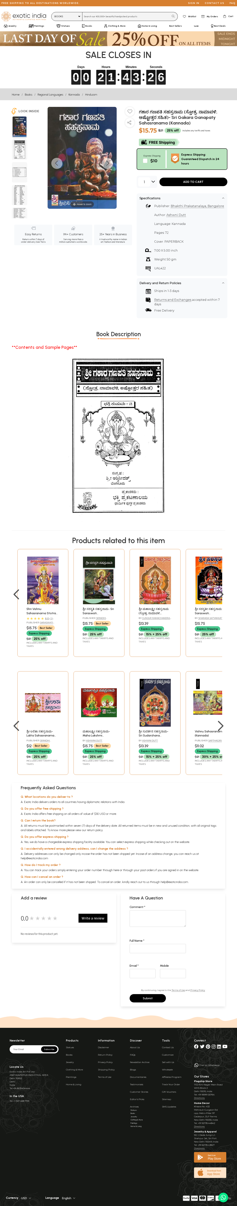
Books (28, 94)
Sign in (193, 3)
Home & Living (73, 1084)
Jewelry (70, 1062)
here (116, 870)
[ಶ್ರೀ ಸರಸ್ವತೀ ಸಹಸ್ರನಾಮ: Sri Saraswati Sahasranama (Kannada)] (211, 603)
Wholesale (167, 1069)
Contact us (214, 3)
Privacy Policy (197, 990)
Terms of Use (178, 990)
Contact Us (168, 1047)
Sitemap (166, 1099)
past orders (147, 870)
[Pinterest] (208, 1047)
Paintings (71, 1077)
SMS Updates (169, 1106)
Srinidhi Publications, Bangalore (98, 620)
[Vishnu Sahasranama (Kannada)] (211, 725)
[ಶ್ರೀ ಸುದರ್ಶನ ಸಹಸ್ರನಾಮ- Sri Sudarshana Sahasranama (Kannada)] (155, 725)
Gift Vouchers (169, 1091)
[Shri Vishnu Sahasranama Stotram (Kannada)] (43, 603)
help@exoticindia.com (34, 858)
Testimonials (136, 1084)
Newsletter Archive (139, 1062)
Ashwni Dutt (176, 215)
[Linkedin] (219, 1047)
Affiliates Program (171, 1077)
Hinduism (91, 94)
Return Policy (105, 1054)
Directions (199, 1098)
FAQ (233, 3)
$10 (153, 160)
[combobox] (126, 16)
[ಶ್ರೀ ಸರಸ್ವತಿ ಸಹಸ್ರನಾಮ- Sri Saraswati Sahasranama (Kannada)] (99, 603)
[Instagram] (214, 1047)
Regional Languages (50, 94)
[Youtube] (224, 1047)
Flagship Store (203, 1081)
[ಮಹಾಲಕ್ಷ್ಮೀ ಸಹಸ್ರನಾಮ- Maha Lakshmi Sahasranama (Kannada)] (99, 725)
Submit (148, 998)
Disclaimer (103, 1047)
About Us (135, 1047)
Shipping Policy (106, 1069)
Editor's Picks (137, 1099)
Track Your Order (171, 1084)
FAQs (132, 1054)
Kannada (74, 94)
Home (15, 94)
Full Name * (137, 940)
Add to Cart (193, 182)
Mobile (164, 965)
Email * (134, 965)
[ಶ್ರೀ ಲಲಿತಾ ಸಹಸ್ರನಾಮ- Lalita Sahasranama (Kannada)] (43, 725)
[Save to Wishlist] (130, 113)
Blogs (133, 1069)
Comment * (137, 907)
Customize (167, 1054)
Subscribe (49, 1049)
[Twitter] (202, 1047)
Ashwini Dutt (94, 740)
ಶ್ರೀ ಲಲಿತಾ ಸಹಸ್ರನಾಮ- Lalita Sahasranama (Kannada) (40, 735)
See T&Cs (41, 242)
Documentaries (138, 1077)
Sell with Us (168, 1062)
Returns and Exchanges (172, 300)
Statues (70, 1047)
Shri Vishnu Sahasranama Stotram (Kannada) (42, 613)
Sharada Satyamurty (211, 618)
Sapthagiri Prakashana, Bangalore (210, 742)
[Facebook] (196, 1047)
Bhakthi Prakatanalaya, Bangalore (197, 206)
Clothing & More (74, 1069)
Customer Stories (139, 1091)
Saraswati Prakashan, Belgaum (39, 624)
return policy (95, 830)
